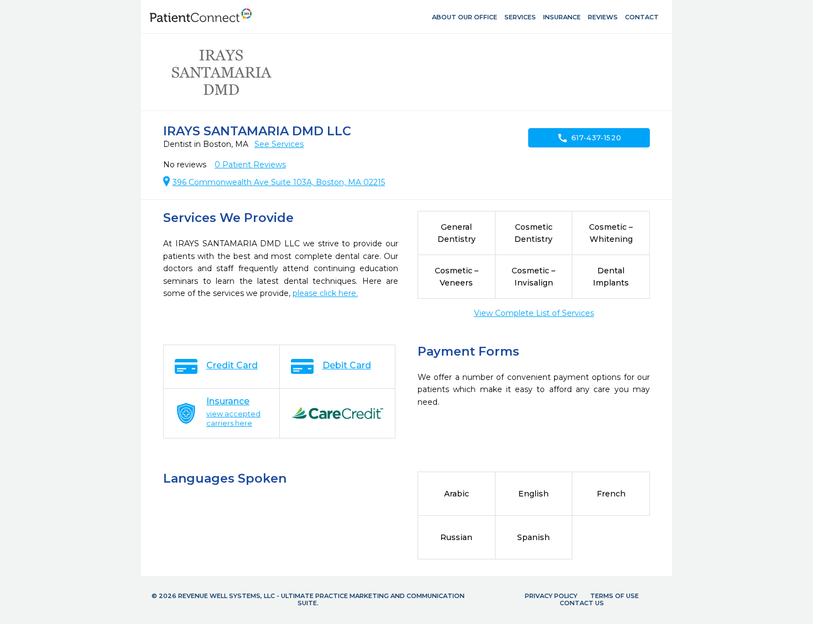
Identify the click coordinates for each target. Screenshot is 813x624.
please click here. (325, 293)
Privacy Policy (551, 596)
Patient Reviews (250, 165)
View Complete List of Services (534, 313)
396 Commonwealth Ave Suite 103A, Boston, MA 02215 (279, 182)
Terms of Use (614, 596)
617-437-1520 (589, 138)
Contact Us (582, 603)
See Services (279, 144)
